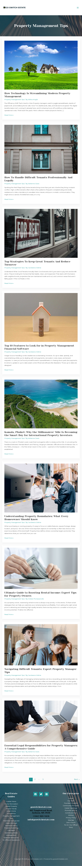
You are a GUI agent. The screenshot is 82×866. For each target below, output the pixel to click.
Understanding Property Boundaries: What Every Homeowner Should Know (36, 518)
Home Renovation (11, 804)
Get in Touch (70, 822)
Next (77, 779)
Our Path (70, 801)
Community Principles (71, 805)
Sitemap (71, 820)
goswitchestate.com (41, 807)
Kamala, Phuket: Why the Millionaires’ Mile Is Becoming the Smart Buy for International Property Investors (40, 434)
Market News (11, 801)
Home (71, 798)
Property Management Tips (14, 99)
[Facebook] (35, 794)
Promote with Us (71, 810)
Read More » (9, 115)
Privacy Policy (71, 817)
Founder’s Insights (71, 803)
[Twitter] (41, 794)
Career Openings (71, 808)
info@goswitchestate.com (41, 819)
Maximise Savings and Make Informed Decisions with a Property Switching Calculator (11, 825)
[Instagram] (46, 794)
